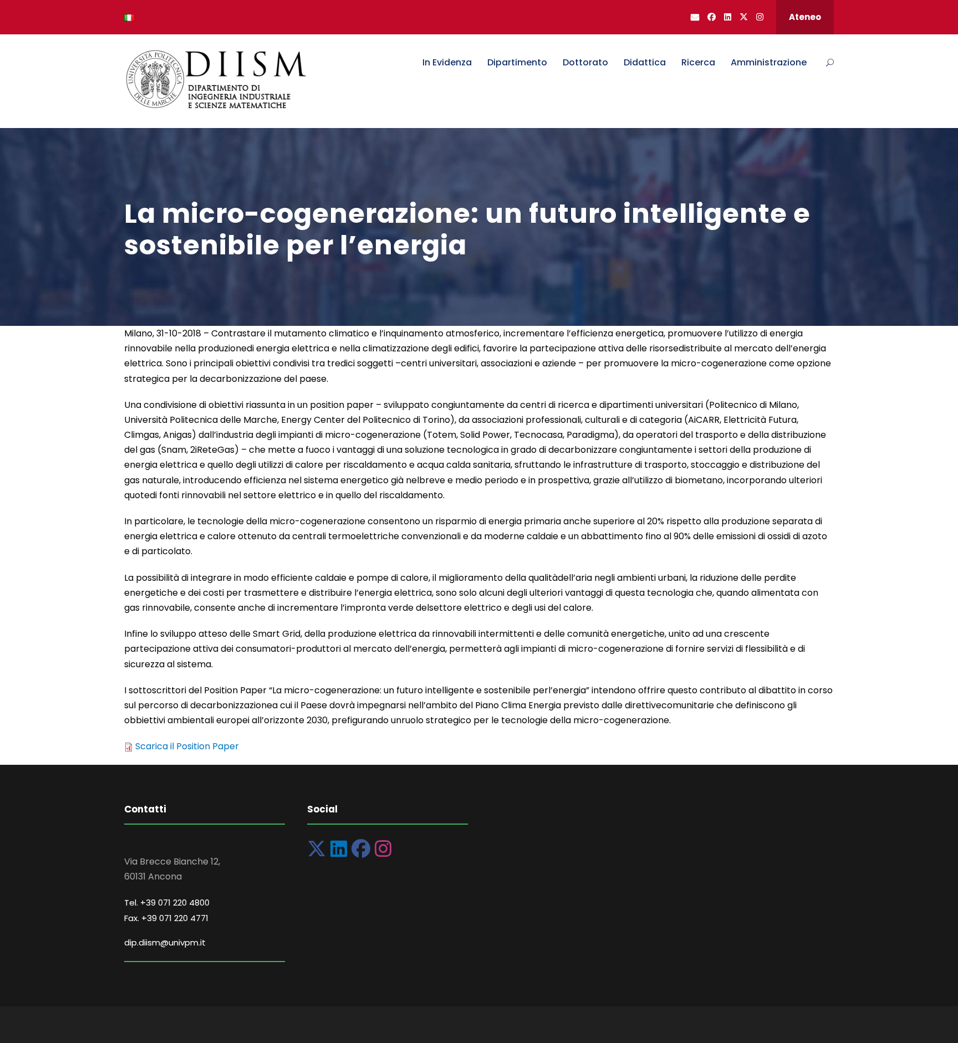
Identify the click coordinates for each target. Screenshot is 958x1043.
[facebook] (711, 17)
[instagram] (759, 17)
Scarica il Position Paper (186, 746)
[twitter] (744, 17)
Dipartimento (517, 62)
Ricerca (698, 62)
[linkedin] (727, 17)
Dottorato (585, 62)
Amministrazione (769, 62)
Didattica (645, 62)
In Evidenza (447, 62)
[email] (695, 17)
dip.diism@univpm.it (165, 942)
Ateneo (805, 17)
